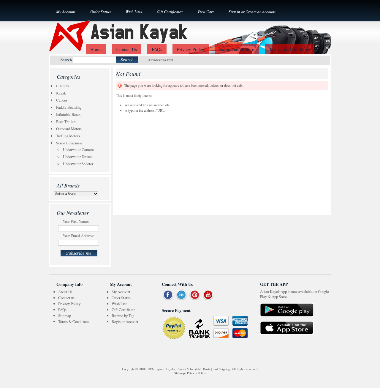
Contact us (66, 297)
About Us (65, 291)
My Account (65, 11)
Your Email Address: (78, 235)
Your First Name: (76, 221)
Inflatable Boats (68, 114)
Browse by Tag (123, 315)
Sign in (234, 11)
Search (66, 59)
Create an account (261, 11)
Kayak (61, 93)
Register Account (125, 321)
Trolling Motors (68, 135)
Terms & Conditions (73, 321)
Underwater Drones (77, 156)
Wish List (119, 303)
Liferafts (62, 86)
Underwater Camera (78, 149)
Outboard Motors (69, 128)
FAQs (62, 309)
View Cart (205, 11)
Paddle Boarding (68, 107)
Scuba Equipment (69, 143)
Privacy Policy (69, 303)
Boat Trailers (66, 121)
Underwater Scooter (78, 163)
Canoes (61, 100)
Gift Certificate (123, 309)
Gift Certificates (170, 11)
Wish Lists (134, 11)
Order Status (100, 11)
